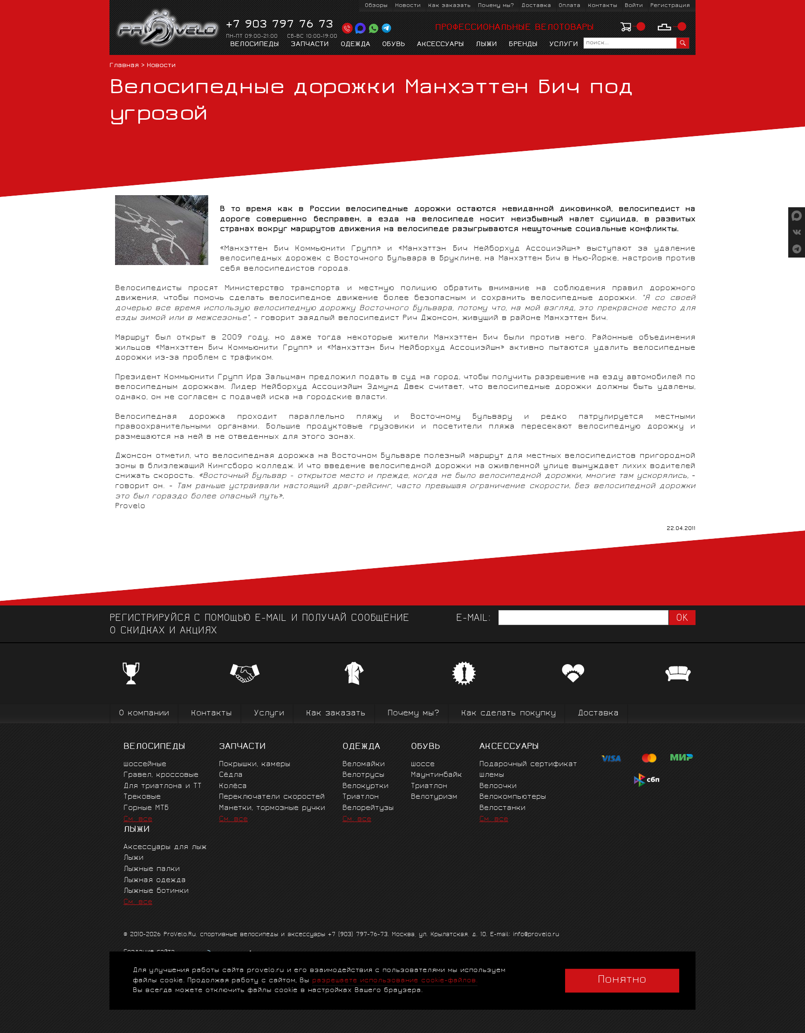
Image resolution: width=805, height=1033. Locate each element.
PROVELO (168, 28)
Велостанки (502, 808)
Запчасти (310, 44)
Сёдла (231, 775)
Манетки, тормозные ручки (272, 808)
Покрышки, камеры (254, 764)
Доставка (536, 5)
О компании (144, 713)
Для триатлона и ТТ (162, 786)
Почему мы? (496, 5)
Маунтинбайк (436, 775)
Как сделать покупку (508, 713)
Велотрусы (363, 775)
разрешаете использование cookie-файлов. (395, 980)
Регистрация (670, 5)
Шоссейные (144, 764)
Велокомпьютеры (512, 797)
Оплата (569, 5)
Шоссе (423, 764)
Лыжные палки (151, 869)
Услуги (563, 44)
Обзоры (376, 5)
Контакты (602, 5)
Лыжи (486, 44)
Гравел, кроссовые (160, 775)
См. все (137, 819)
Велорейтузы (368, 808)
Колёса (233, 786)
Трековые (142, 797)
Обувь (393, 44)
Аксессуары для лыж (165, 847)
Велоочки (498, 786)
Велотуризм (434, 797)
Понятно (622, 980)
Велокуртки (365, 786)
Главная (124, 66)
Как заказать (449, 5)
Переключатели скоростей (272, 797)
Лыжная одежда (154, 880)
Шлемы (491, 775)
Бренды (523, 44)
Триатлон (360, 797)
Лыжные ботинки (156, 891)
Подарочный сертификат (528, 764)
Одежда (355, 44)
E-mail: (473, 618)
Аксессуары (440, 44)
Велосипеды (254, 44)
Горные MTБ (146, 808)
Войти (634, 5)
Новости (408, 5)
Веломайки (363, 764)
